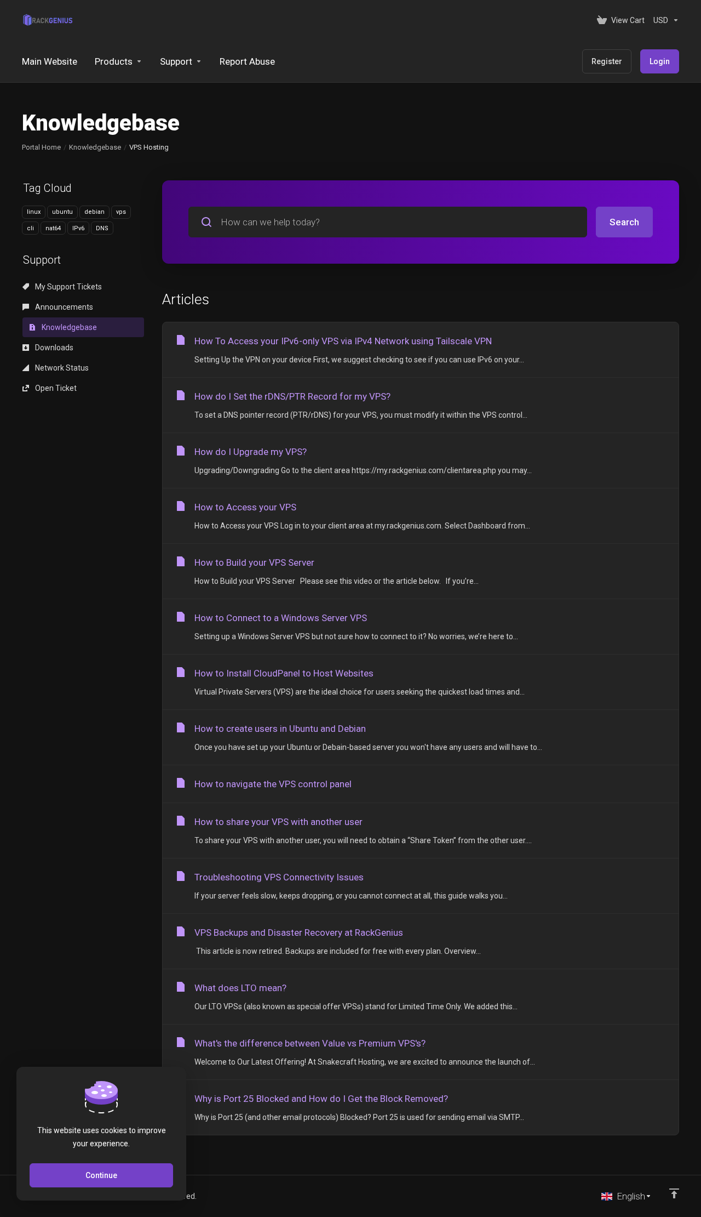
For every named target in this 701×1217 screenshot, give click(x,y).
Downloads (53, 347)
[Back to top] (674, 1193)
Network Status (61, 367)
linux (34, 211)
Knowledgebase (95, 147)
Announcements (63, 307)
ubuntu (62, 211)
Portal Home (41, 147)
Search (624, 222)
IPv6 (78, 228)
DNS (102, 228)
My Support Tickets (67, 286)
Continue (101, 1175)
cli (30, 228)
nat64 (53, 228)
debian (94, 211)
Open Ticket (55, 388)
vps (121, 211)
